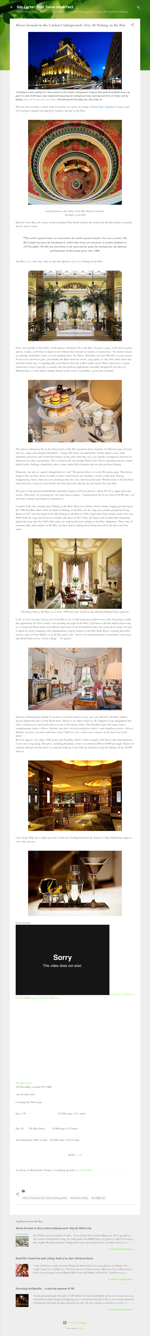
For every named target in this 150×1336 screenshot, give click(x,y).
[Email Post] (23, 1192)
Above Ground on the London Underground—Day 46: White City (53, 1228)
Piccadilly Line (98, 1198)
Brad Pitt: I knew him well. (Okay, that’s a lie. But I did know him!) (54, 1258)
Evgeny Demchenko (39, 997)
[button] (132, 25)
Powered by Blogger (77, 1322)
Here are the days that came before (40, 99)
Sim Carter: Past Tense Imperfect (45, 7)
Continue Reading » (121, 1249)
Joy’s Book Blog (83, 1170)
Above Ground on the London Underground (45, 1198)
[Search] (138, 8)
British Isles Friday (79, 1198)
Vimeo (56, 997)
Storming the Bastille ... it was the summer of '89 (45, 1288)
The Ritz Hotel (23, 1083)
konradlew (81, 1328)
